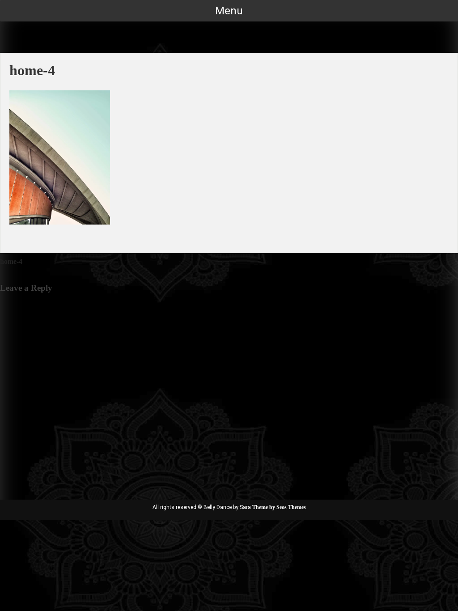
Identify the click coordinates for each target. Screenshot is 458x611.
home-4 (11, 261)
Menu (229, 10)
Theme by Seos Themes (279, 507)
